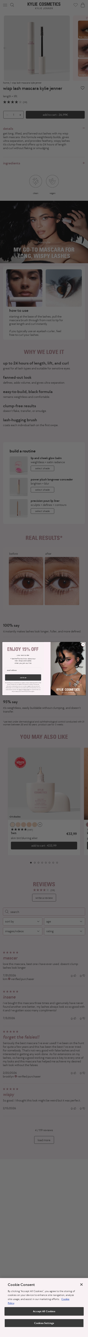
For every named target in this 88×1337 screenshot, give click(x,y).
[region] (44, 1307)
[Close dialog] (83, 644)
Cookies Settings (44, 1323)
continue (23, 677)
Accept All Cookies (44, 1311)
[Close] (81, 1284)
